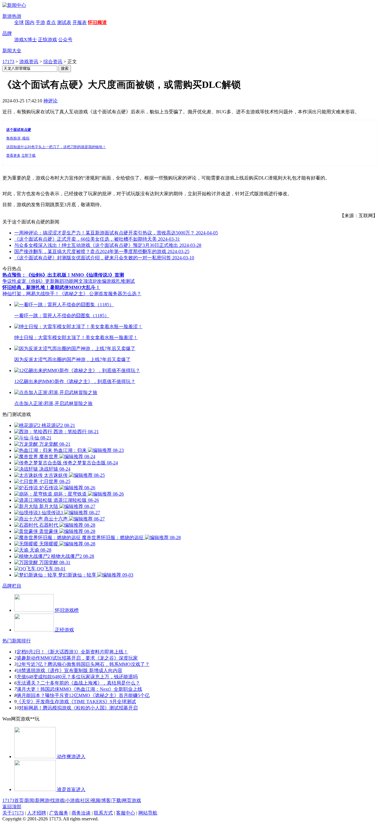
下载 (116, 800)
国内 (29, 22)
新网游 (42, 800)
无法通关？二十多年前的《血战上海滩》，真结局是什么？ (78, 682)
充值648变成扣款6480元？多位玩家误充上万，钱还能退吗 (77, 676)
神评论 (50, 100)
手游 (40, 22)
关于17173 (13, 812)
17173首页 (13, 800)
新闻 (29, 800)
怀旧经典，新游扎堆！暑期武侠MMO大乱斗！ (51, 287)
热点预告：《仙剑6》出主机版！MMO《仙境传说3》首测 (63, 274)
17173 (8, 61)
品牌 (7, 33)
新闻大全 (11, 50)
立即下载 (28, 155)
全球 (19, 22)
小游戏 (72, 800)
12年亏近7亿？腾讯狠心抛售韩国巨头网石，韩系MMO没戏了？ (83, 664)
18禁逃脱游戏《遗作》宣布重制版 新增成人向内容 (69, 670)
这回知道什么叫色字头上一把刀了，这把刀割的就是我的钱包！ (56, 147)
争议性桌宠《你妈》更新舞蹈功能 (38, 281)
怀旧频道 (97, 22)
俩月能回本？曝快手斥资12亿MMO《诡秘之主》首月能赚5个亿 (83, 695)
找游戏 (57, 800)
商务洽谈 (81, 812)
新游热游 (11, 16)
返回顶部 (11, 806)
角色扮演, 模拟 (17, 138)
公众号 (65, 39)
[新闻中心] (14, 5)
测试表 (64, 22)
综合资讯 (52, 61)
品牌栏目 (11, 585)
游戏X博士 (25, 39)
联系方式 (103, 812)
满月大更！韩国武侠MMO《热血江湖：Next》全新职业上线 (79, 689)
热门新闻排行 (16, 640)
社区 (85, 800)
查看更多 (13, 155)
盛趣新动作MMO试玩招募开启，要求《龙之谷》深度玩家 (77, 658)
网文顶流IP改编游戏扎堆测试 (104, 281)
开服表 (79, 22)
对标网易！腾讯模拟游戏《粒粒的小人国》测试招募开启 (78, 707)
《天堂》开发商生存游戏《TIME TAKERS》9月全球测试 (76, 701)
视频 (95, 800)
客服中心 (125, 812)
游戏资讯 (28, 61)
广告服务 (58, 812)
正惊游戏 (47, 39)
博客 (106, 800)
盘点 (51, 22)
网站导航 (147, 812)
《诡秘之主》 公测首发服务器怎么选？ (100, 293)
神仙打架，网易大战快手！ (30, 293)
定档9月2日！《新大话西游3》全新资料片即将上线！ (72, 651)
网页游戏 (131, 800)
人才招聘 (36, 812)
